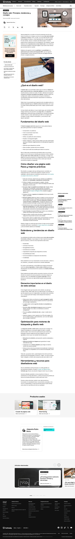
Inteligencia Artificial (50, 5)
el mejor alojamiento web (43, 225)
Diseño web (6, 10)
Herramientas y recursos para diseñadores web (9, 77)
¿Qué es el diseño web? (8, 64)
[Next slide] (59, 465)
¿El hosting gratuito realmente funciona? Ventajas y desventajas (49, 478)
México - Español (17, 527)
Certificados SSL (46, 1)
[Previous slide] (54, 465)
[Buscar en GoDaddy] (70, 6)
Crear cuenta (57, 510)
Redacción (4, 516)
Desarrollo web (61, 224)
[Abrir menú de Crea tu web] (21, 5)
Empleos (4, 506)
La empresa (4, 504)
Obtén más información (44, 483)
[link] (8, 27)
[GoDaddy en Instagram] (62, 528)
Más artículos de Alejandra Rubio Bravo (30, 449)
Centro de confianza (6, 518)
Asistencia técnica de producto (16, 503)
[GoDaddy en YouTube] (71, 528)
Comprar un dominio (67, 503)
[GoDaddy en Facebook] (58, 528)
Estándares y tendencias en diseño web (9, 72)
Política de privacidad (64, 533)
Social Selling (58, 5)
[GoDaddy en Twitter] (68, 528)
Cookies (71, 533)
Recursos (13, 507)
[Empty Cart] (71, 2)
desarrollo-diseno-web (48, 430)
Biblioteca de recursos (8, 5)
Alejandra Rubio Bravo (11, 22)
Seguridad (37, 5)
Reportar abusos (14, 505)
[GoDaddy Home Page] (7, 528)
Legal (59, 533)
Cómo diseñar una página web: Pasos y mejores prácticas (9, 69)
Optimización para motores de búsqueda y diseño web (9, 75)
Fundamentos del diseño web (9, 66)
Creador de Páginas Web (36, 190)
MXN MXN (25, 527)
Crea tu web (18, 5)
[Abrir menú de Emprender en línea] (32, 5)
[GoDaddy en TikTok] (65, 528)
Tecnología (42, 5)
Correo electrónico (27, 1)
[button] (31, 495)
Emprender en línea (28, 5)
